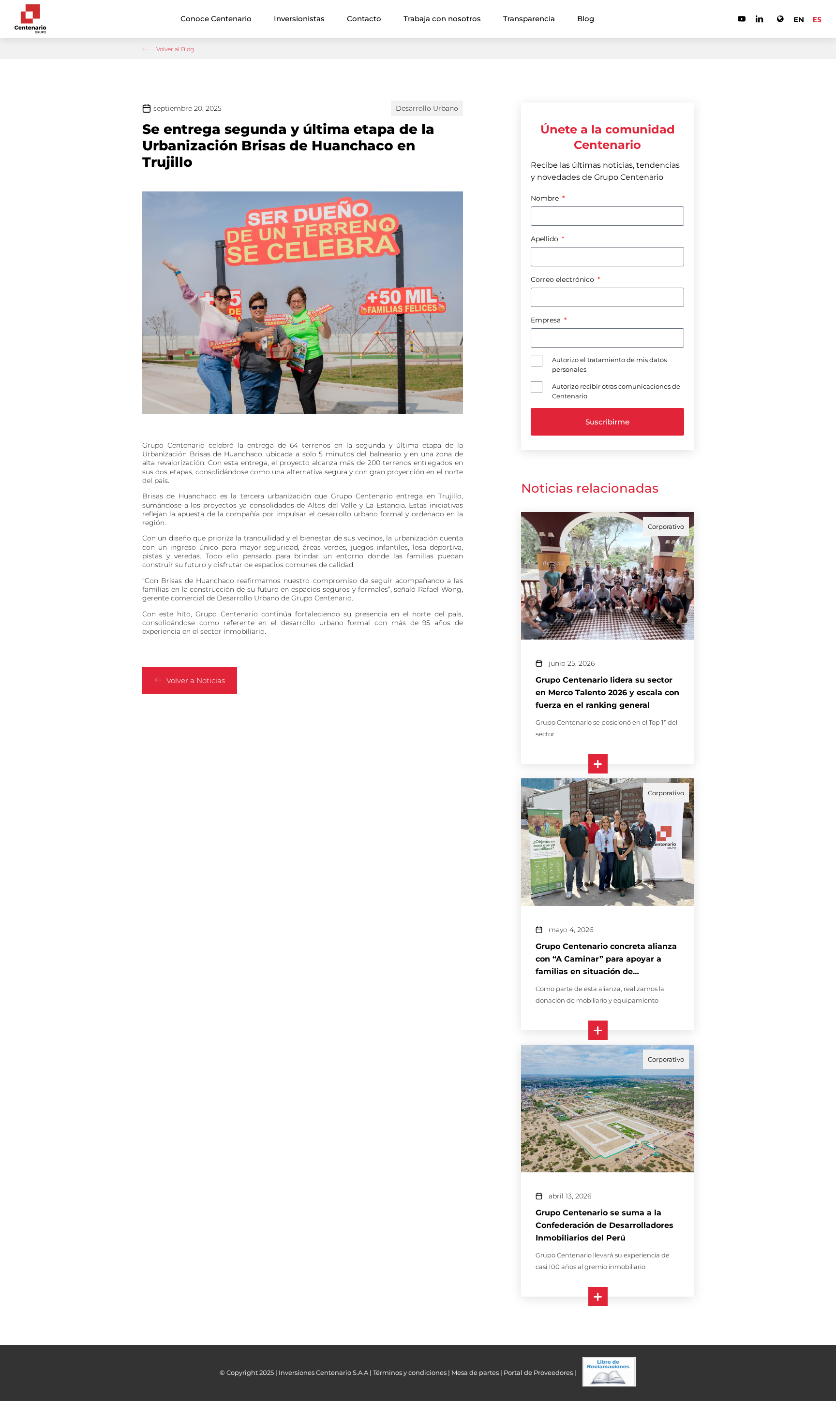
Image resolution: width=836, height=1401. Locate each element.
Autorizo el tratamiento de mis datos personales (609, 364)
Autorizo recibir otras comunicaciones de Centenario (616, 391)
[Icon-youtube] (741, 19)
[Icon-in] (759, 19)
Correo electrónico (563, 279)
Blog (585, 18)
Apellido (545, 238)
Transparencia (529, 18)
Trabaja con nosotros (442, 18)
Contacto (364, 18)
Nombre (546, 198)
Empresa (547, 320)
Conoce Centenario (216, 18)
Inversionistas (299, 18)
